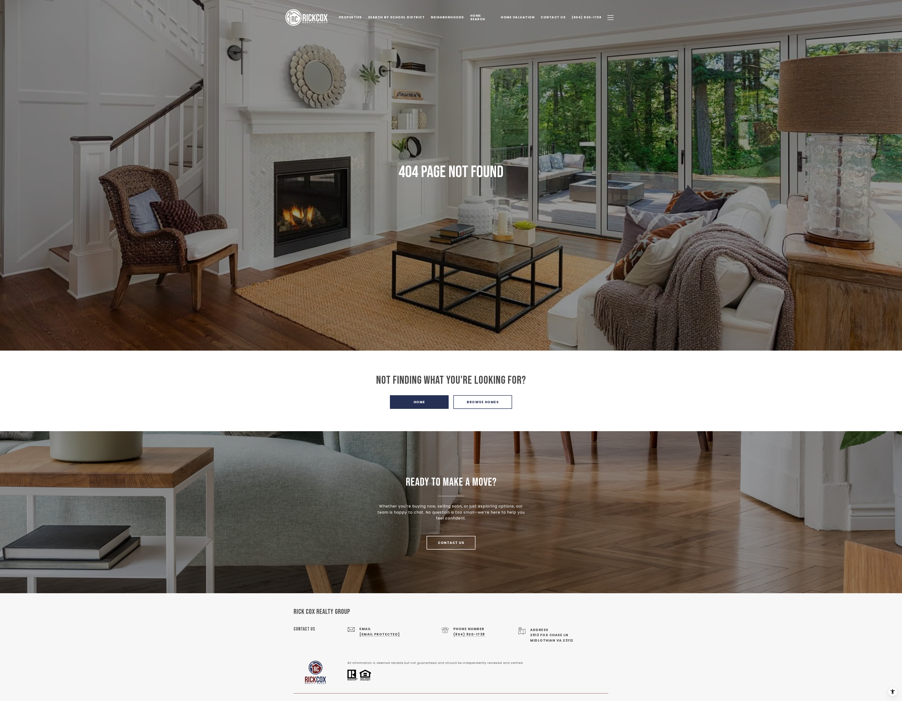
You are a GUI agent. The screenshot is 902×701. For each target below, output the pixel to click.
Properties (350, 17)
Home (419, 402)
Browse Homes (483, 402)
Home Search (477, 17)
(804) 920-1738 (469, 634)
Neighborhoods (447, 17)
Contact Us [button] (451, 542)
